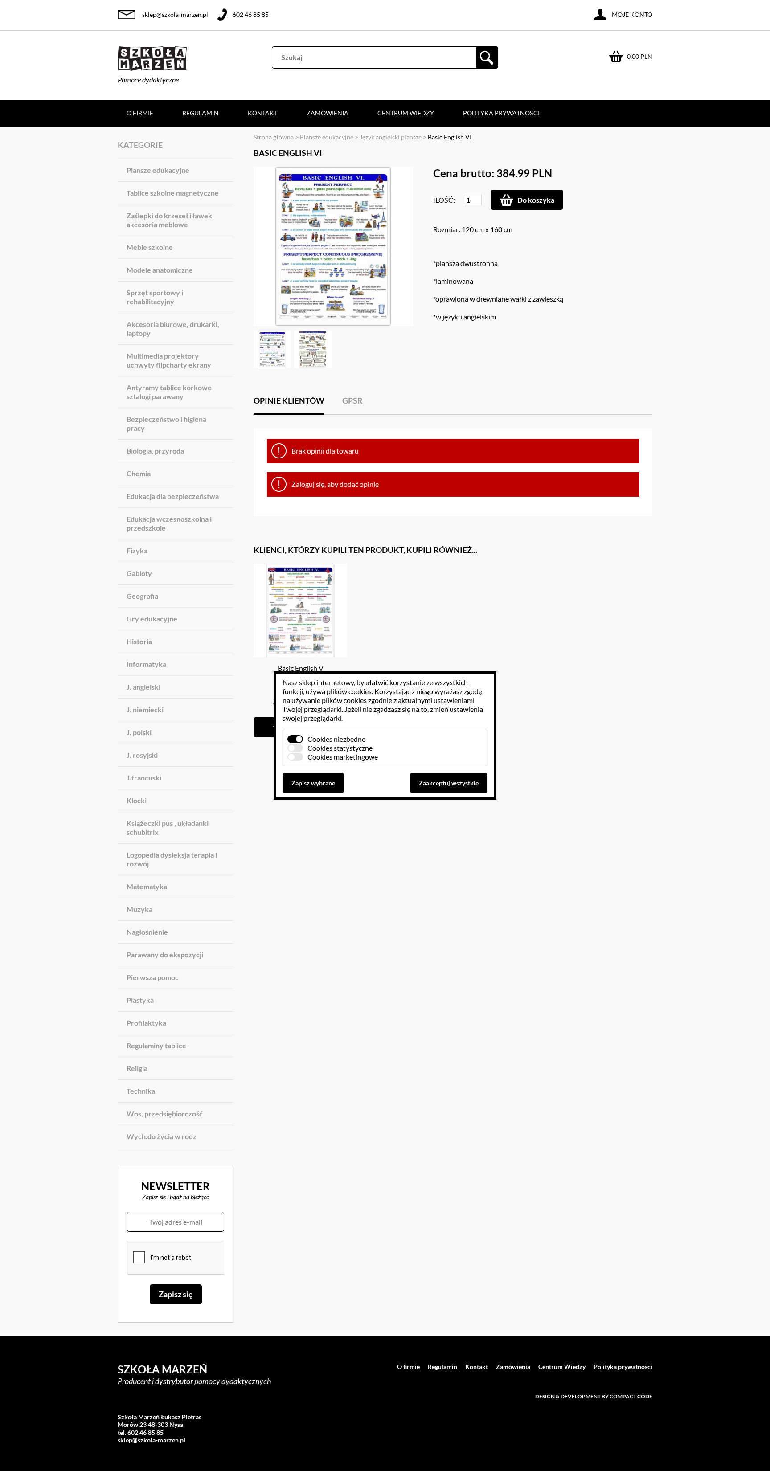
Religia (137, 1068)
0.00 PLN (639, 56)
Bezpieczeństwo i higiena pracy (166, 423)
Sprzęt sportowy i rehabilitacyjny (155, 297)
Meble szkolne (150, 247)
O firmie (140, 113)
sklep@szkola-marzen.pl (175, 14)
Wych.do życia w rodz (162, 1136)
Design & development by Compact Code (593, 1396)
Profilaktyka (146, 1022)
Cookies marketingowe (342, 756)
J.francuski (144, 777)
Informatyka (146, 664)
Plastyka (140, 1000)
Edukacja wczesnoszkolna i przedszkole (169, 523)
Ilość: (444, 200)
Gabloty (139, 573)
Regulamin (200, 113)
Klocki (137, 800)
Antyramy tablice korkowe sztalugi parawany (169, 391)
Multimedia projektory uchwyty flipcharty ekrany (169, 360)
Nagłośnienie (147, 932)
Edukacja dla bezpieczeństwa (173, 496)
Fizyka (137, 550)
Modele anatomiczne (160, 270)
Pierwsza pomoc (153, 977)
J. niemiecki (145, 709)
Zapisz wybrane (313, 783)
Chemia (139, 473)
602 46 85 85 (251, 14)
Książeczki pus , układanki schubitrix (168, 827)
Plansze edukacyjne (158, 170)
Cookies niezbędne (336, 739)
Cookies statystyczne (340, 748)
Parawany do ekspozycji (165, 954)
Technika (141, 1091)
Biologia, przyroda (155, 450)
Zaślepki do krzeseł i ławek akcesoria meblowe (169, 220)
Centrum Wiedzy (405, 113)
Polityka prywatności (501, 113)
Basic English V (301, 668)
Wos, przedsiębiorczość (165, 1113)
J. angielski (143, 686)
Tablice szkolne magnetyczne (173, 192)
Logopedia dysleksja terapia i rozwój (172, 859)
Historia (139, 641)
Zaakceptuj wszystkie (449, 783)
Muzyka (139, 909)
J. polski (139, 732)
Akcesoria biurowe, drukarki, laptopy (173, 328)
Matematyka (147, 886)
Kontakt (263, 113)
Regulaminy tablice (156, 1045)
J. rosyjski (142, 755)
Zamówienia (327, 113)
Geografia (142, 596)
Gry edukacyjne (152, 618)
